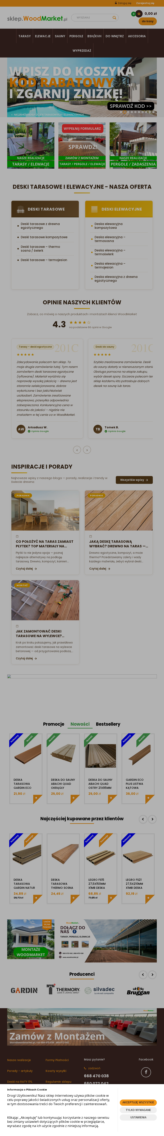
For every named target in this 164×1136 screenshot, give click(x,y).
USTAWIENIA (138, 1117)
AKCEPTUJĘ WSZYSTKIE (138, 1102)
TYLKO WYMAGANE (138, 1110)
